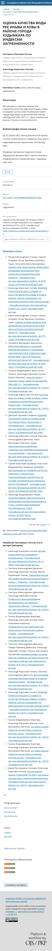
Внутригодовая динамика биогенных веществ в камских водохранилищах (28, 678)
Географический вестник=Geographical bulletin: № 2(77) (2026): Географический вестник (27, 336)
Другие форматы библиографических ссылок (24, 239)
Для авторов (9, 812)
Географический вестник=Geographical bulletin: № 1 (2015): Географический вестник (28, 408)
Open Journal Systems (14, 848)
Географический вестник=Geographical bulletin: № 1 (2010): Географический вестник (28, 388)
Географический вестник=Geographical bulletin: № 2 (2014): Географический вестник (28, 609)
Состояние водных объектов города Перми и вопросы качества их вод (28, 730)
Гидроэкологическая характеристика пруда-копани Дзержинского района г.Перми (26, 630)
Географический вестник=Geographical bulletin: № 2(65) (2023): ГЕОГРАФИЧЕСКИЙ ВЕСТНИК (27, 515)
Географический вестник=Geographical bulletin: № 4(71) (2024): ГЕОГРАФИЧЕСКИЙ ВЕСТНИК (27, 429)
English (7, 832)
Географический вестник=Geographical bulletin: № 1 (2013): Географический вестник (27, 785)
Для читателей (10, 808)
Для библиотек (10, 816)
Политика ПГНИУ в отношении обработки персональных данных (26, 899)
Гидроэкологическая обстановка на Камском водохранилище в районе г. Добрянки (28, 578)
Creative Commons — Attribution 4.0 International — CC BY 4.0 (25, 911)
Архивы (16, 9)
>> (5, 794)
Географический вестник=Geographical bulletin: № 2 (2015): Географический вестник (27, 308)
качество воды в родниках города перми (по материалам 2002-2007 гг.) (27, 381)
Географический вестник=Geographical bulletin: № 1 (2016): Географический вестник (28, 685)
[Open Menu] (3, 3)
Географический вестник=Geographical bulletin (29, 3)
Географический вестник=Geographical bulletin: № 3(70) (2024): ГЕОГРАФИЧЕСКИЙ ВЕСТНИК (27, 281)
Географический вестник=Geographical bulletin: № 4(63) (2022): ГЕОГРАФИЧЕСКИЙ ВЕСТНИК (28, 363)
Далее (43, 524)
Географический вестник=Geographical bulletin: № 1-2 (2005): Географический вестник (26, 561)
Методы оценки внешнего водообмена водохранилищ (27, 554)
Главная (6, 9)
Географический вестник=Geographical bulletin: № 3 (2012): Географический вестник (28, 637)
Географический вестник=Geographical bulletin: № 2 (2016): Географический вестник (28, 585)
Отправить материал (16, 885)
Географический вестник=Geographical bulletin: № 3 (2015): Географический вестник (28, 456)
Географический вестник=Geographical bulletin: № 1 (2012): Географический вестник (28, 737)
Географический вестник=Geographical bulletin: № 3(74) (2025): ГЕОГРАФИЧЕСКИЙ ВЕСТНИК (27, 487)
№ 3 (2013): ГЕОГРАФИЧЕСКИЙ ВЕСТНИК (20, 12)
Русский (8, 836)
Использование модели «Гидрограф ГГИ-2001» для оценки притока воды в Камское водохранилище (28, 775)
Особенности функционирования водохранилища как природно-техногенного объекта (24, 602)
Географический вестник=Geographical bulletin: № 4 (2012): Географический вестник (27, 664)
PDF (8, 172)
